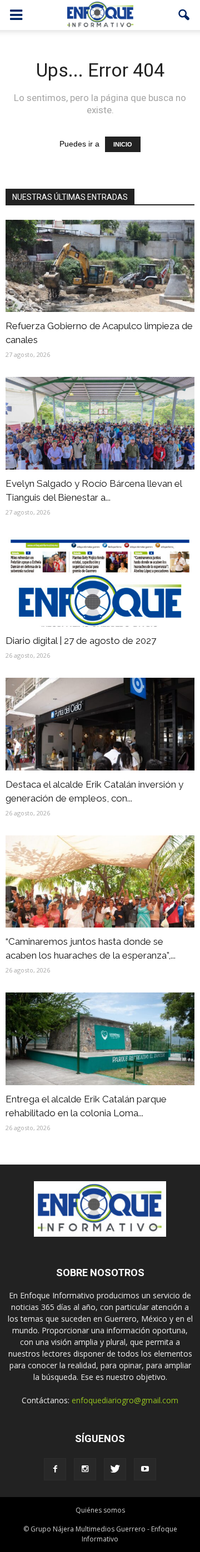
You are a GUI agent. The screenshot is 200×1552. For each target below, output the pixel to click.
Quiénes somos (100, 1510)
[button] (184, 15)
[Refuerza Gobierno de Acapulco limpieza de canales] (100, 266)
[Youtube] (145, 1469)
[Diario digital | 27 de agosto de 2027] (100, 581)
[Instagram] (85, 1469)
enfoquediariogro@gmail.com (125, 1400)
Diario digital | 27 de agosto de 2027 (81, 640)
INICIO (122, 144)
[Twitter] (115, 1469)
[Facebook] (55, 1469)
